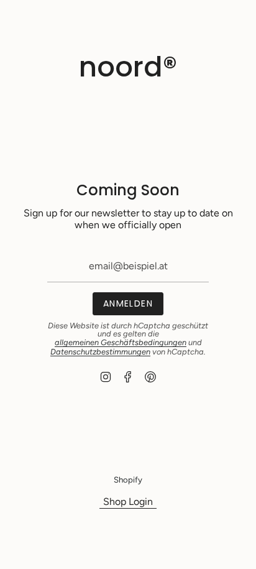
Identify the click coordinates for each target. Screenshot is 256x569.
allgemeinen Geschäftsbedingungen (120, 342)
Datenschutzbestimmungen (100, 351)
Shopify (128, 479)
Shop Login (128, 501)
